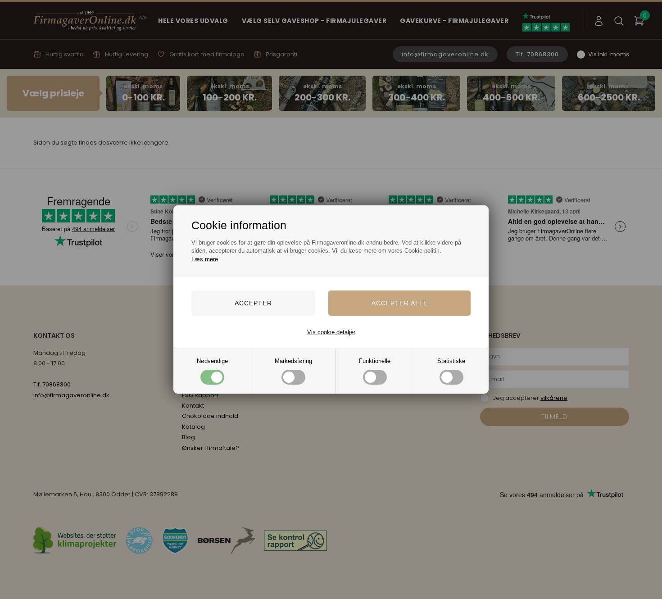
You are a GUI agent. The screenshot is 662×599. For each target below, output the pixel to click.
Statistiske (451, 361)
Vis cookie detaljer (331, 332)
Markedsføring (293, 361)
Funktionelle (374, 361)
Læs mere (204, 259)
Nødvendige (212, 361)
